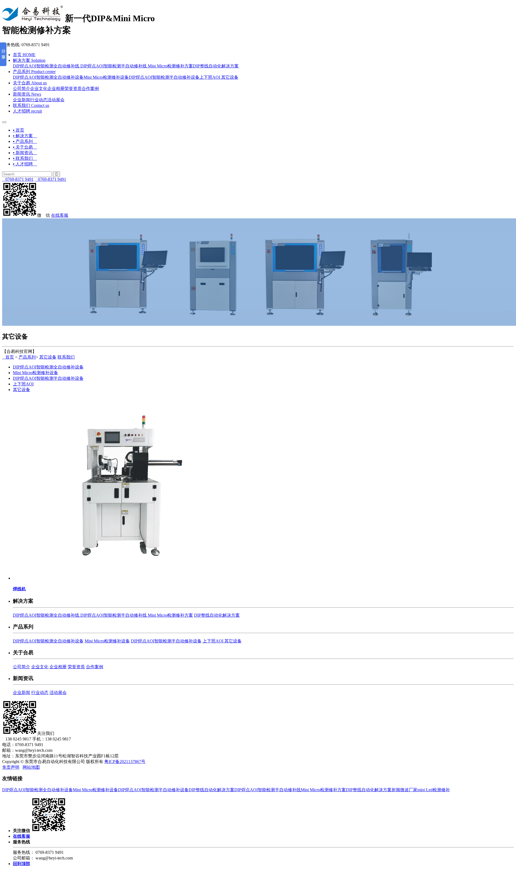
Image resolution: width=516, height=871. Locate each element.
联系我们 (31, 105)
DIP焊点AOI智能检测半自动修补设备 (164, 77)
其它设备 (229, 77)
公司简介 (21, 88)
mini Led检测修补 (433, 789)
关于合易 (30, 83)
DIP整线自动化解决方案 (216, 66)
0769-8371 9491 (18, 179)
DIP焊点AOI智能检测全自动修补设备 (48, 77)
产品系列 (34, 71)
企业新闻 (21, 99)
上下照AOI (210, 77)
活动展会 (55, 99)
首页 (24, 54)
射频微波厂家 (404, 789)
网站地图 (31, 767)
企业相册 (55, 88)
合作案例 (90, 88)
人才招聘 (27, 111)
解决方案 (29, 60)
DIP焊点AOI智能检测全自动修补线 (46, 66)
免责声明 (10, 767)
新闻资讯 (27, 94)
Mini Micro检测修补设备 (106, 77)
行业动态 (38, 99)
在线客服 (59, 215)
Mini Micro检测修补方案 (170, 66)
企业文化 (38, 88)
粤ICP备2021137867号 (124, 761)
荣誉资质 (73, 88)
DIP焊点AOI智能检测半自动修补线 (114, 66)
